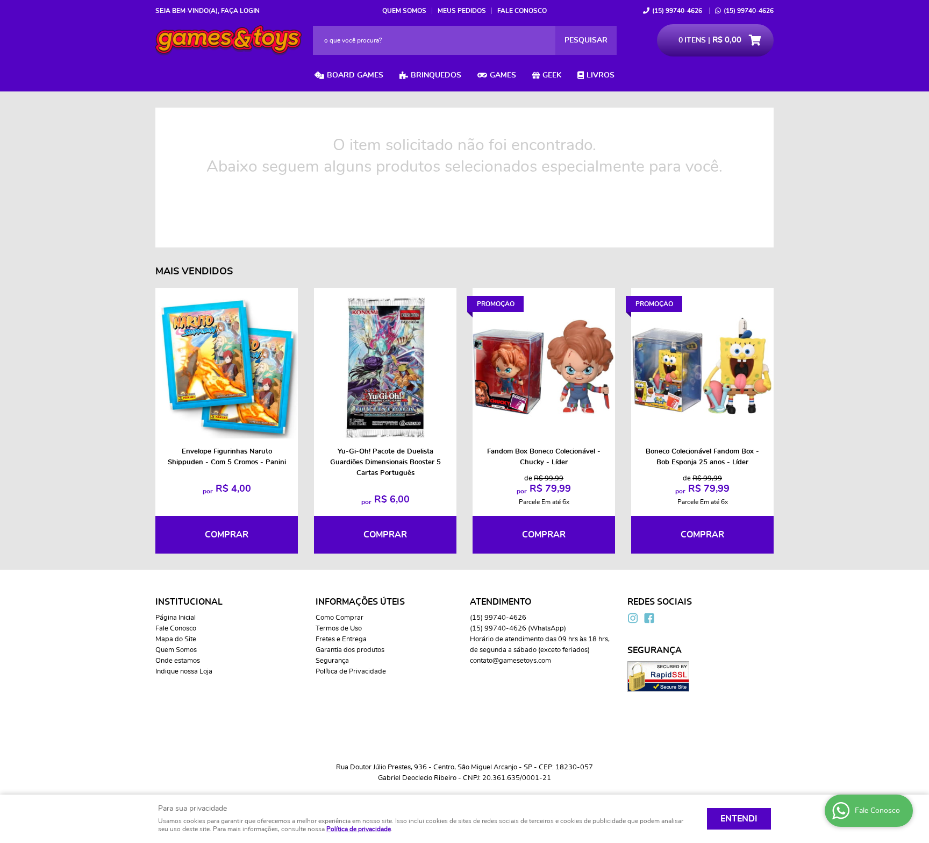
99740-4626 (677, 11)
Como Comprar (339, 617)
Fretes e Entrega (341, 639)
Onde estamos (177, 660)
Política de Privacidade (351, 671)
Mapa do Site (175, 639)
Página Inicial (175, 617)
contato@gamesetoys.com (510, 660)
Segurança (332, 660)
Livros (600, 75)
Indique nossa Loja (183, 671)
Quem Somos (404, 11)
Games (503, 75)
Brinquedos (436, 75)
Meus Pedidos (462, 11)
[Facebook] (649, 618)
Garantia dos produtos (350, 650)
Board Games (355, 75)
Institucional (189, 602)
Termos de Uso (339, 628)
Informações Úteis (360, 602)
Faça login (240, 11)
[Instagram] (632, 618)
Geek (551, 75)
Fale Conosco (522, 11)
